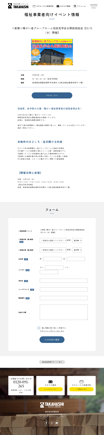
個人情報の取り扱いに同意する (53, 328)
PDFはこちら (52, 95)
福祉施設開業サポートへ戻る (52, 362)
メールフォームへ (50, 389)
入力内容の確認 (52, 339)
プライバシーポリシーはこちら (52, 331)
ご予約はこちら (81, 389)
